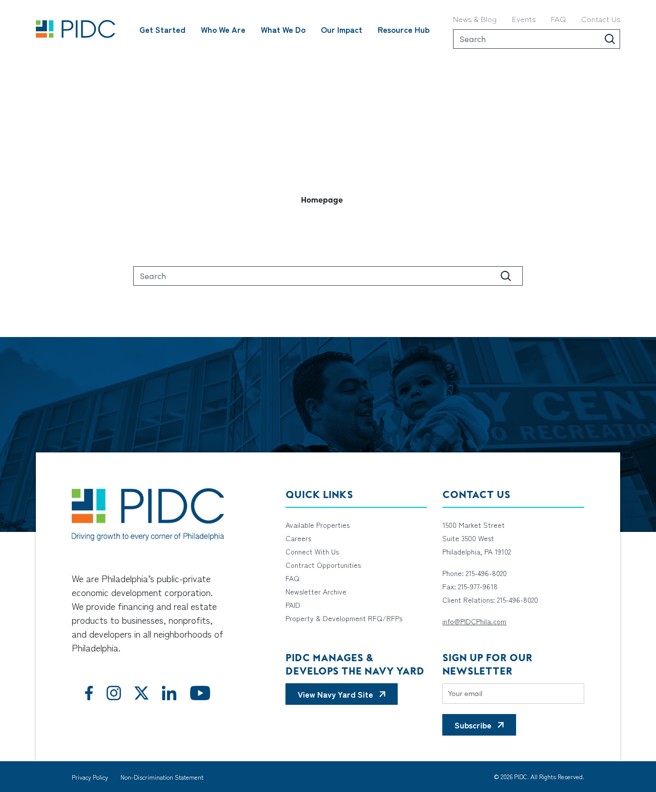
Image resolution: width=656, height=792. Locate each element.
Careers (298, 538)
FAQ (558, 18)
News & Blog (475, 18)
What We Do (283, 29)
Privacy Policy (90, 777)
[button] (328, 199)
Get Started (162, 29)
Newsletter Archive (315, 591)
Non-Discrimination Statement (161, 777)
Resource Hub (403, 29)
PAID (292, 605)
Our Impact (341, 29)
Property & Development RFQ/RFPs (343, 618)
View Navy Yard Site (335, 694)
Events (524, 18)
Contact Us (600, 18)
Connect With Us (312, 551)
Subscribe (473, 725)
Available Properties (317, 525)
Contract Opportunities (323, 565)
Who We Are (223, 29)
